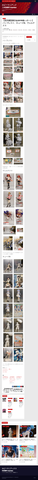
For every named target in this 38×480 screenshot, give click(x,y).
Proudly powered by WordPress (7, 477)
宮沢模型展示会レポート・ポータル (5, 377)
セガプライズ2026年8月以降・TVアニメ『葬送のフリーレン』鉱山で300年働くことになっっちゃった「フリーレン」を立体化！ (10, 440)
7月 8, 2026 (10, 404)
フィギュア (7, 426)
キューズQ (5, 372)
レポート (4, 18)
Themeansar (4, 478)
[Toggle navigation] (32, 14)
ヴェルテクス (5, 370)
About (35, 477)
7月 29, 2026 (5, 441)
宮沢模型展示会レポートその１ (19, 377)
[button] (35, 14)
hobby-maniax (6, 28)
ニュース (4, 426)
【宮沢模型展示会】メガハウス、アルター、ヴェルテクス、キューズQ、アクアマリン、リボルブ (13, 379)
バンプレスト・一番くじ (7, 369)
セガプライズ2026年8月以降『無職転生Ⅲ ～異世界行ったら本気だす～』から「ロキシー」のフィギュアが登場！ (27, 440)
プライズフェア (10, 398)
